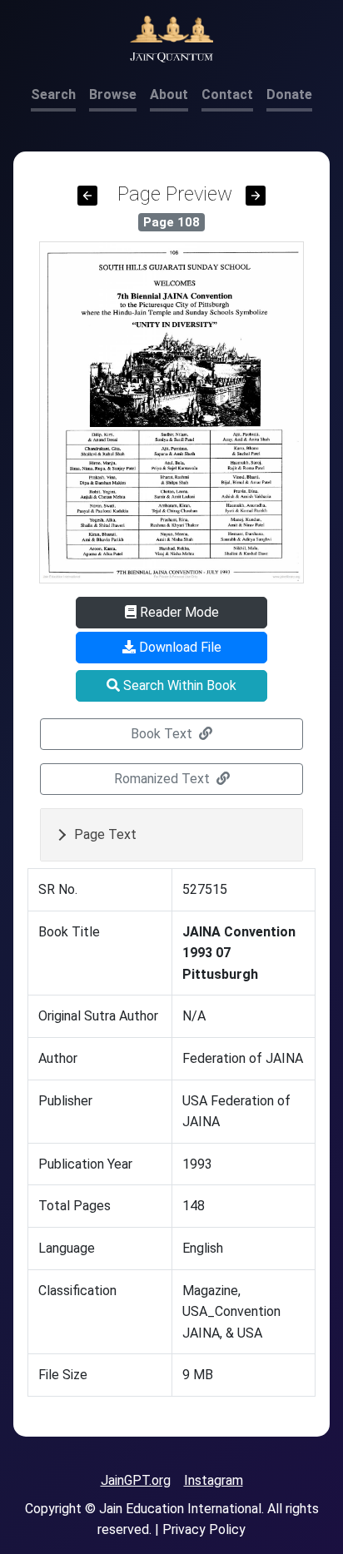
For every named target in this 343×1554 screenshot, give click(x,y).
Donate (289, 94)
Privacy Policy (204, 1529)
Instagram (213, 1480)
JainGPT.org (136, 1480)
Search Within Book (178, 685)
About (169, 94)
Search (53, 94)
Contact (227, 94)
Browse (113, 94)
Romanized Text (163, 779)
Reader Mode (178, 612)
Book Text (163, 734)
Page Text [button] (105, 834)
